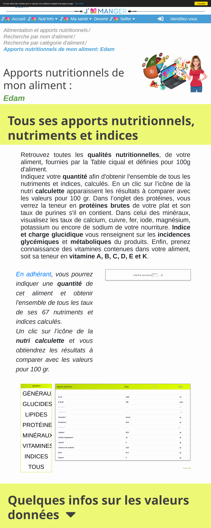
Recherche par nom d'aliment (38, 36)
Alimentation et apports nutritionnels (46, 30)
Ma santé (78, 18)
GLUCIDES (37, 404)
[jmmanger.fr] (45, 11)
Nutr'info (45, 18)
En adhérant (33, 274)
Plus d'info (79, 3)
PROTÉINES (39, 425)
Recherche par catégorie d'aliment (44, 43)
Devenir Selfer (113, 18)
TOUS (36, 467)
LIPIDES (36, 414)
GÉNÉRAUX (39, 393)
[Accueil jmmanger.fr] (105, 11)
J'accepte (201, 3)
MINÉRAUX (38, 435)
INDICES (36, 456)
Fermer (186, 468)
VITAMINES (38, 446)
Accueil (17, 18)
